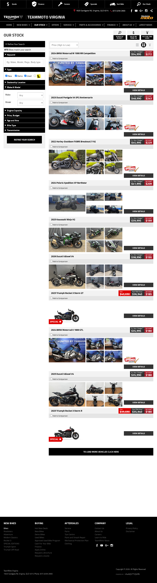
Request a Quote (42, 555)
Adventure (8, 534)
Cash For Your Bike (43, 543)
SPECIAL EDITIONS (11, 543)
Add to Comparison (60, 58)
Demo (20, 76)
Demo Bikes (40, 534)
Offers (55, 24)
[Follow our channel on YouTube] (136, 11)
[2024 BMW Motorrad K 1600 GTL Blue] (85, 350)
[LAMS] (38, 76)
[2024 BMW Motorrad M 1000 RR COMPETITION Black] (85, 73)
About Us (127, 24)
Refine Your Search (15, 44)
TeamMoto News (102, 540)
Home (9, 24)
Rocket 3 (7, 540)
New (9, 76)
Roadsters (8, 531)
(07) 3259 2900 (119, 10)
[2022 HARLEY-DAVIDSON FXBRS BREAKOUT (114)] (85, 162)
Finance (111, 24)
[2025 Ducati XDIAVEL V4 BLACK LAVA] (85, 394)
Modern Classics (11, 537)
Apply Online (40, 549)
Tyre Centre (70, 534)
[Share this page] (150, 11)
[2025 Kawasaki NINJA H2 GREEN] (85, 240)
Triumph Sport (10, 546)
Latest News (145, 24)
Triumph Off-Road (11, 549)
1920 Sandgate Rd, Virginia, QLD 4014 (92, 10)
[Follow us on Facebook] (131, 11)
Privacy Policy (132, 528)
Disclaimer (130, 531)
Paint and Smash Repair (75, 537)
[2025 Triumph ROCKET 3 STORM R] (85, 431)
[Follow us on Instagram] (146, 11)
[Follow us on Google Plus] (141, 11)
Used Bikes (39, 537)
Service (67, 24)
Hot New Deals (41, 528)
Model (8, 102)
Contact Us (99, 528)
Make (7, 94)
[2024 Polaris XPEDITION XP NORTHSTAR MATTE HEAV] (85, 203)
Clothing (68, 543)
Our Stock (39, 24)
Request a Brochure (43, 552)
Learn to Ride (100, 537)
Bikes (6, 528)
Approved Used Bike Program (47, 540)
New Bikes (22, 24)
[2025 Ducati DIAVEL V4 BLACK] (85, 277)
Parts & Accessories (90, 24)
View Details (138, 90)
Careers (98, 534)
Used (28, 76)
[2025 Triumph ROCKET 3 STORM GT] (85, 313)
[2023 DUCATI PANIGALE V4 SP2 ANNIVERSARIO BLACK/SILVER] (85, 117)
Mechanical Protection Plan (76, 540)
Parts (67, 531)
